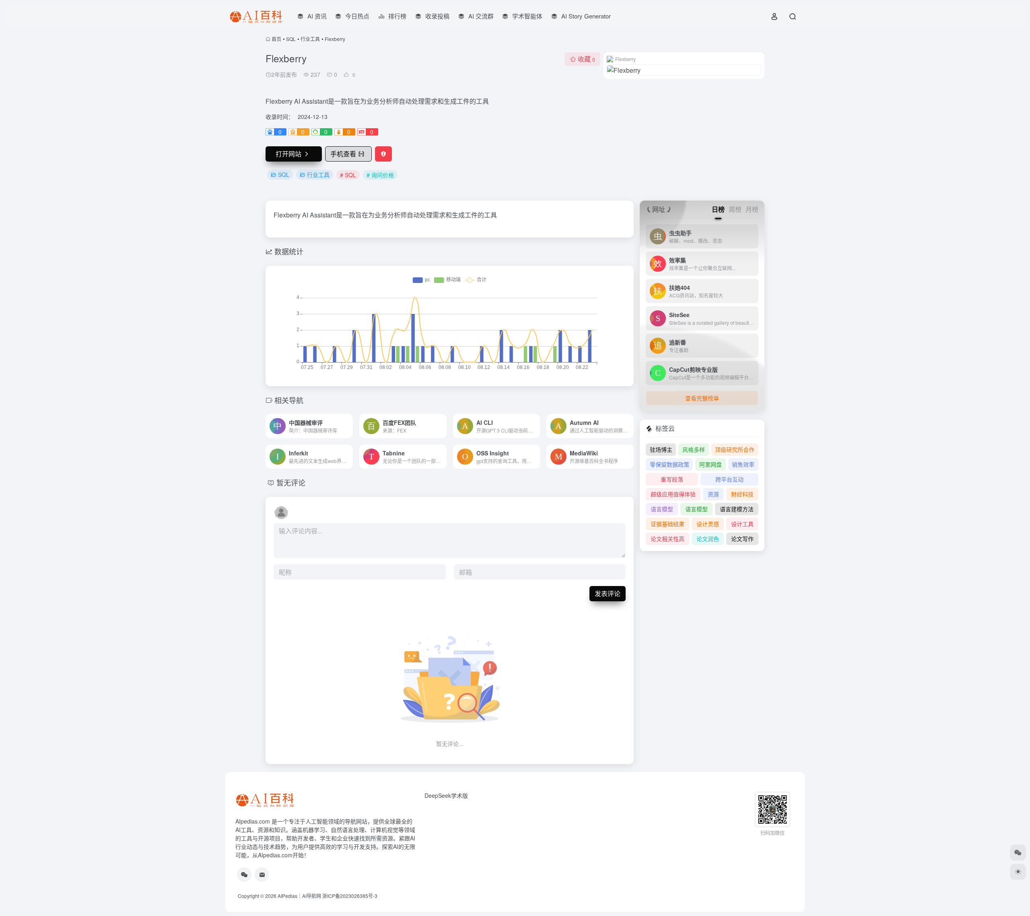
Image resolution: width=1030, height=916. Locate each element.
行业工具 (310, 38)
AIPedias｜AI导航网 (299, 895)
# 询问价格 (380, 175)
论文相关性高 (667, 539)
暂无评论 (290, 482)
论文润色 (707, 539)
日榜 (718, 209)
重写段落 (672, 479)
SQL (291, 38)
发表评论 (607, 593)
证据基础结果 (667, 524)
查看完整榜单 (702, 398)
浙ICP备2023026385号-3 (349, 895)
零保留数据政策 (669, 464)
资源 (713, 494)
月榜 (752, 209)
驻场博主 (661, 449)
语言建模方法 (737, 509)
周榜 (735, 209)
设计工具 (742, 524)
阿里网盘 (710, 464)
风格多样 (693, 449)
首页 (276, 38)
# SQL (348, 175)
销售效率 (743, 464)
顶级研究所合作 (734, 449)
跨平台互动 (729, 479)
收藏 (586, 59)
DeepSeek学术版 (446, 795)
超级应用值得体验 (673, 494)
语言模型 (662, 509)
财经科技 (742, 494)
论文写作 (742, 539)
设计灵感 (707, 524)
